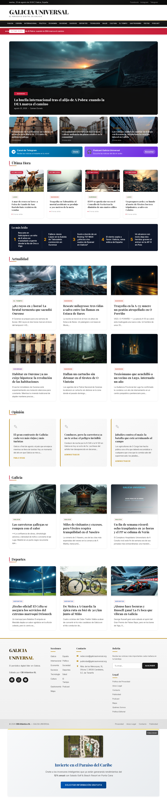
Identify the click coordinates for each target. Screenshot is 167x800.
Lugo (15, 197)
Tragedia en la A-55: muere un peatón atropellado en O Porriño (133, 309)
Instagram (144, 2)
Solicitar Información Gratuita (83, 785)
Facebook (134, 2)
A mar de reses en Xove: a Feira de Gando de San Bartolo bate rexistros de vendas (25, 205)
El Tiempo (123, 23)
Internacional (30, 23)
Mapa (53, 691)
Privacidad (119, 724)
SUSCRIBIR (150, 666)
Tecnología (95, 23)
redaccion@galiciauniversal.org (93, 656)
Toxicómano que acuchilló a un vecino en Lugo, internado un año (134, 377)
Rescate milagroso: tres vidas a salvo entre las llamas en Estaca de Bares (83, 309)
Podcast (156, 23)
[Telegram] (25, 680)
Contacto (116, 690)
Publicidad (116, 694)
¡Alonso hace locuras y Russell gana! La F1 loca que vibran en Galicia (133, 610)
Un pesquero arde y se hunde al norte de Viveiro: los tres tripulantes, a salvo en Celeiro (140, 205)
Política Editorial (118, 712)
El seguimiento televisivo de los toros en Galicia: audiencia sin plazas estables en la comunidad (82, 134)
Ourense (93, 197)
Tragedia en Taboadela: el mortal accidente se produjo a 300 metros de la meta (64, 204)
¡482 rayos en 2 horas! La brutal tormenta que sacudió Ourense (32, 309)
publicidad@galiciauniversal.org (93, 661)
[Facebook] (12, 680)
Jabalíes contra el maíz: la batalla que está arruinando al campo (133, 438)
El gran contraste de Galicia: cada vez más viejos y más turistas (31, 438)
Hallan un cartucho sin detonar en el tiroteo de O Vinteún (81, 377)
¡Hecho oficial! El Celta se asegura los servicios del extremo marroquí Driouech (32, 610)
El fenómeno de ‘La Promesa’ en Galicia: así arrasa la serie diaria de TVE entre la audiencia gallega (32, 134)
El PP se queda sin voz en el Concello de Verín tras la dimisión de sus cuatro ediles (102, 204)
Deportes (83, 23)
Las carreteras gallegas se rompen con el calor (30, 526)
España (19, 23)
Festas (147, 23)
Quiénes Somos (119, 707)
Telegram (154, 2)
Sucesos (73, 23)
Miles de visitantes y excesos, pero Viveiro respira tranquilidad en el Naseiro (82, 528)
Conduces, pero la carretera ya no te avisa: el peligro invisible (83, 436)
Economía (53, 23)
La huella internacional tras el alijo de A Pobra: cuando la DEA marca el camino (55, 31)
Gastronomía (135, 23)
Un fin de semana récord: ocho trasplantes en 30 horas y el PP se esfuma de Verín (134, 528)
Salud (104, 23)
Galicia (10, 23)
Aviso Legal (117, 686)
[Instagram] (18, 680)
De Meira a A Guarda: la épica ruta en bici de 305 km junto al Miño (82, 610)
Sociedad (63, 23)
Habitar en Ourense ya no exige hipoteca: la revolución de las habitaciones (32, 377)
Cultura (113, 23)
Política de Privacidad (121, 681)
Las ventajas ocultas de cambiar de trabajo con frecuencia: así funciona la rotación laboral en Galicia (132, 134)
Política (42, 23)
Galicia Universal (38, 12)
